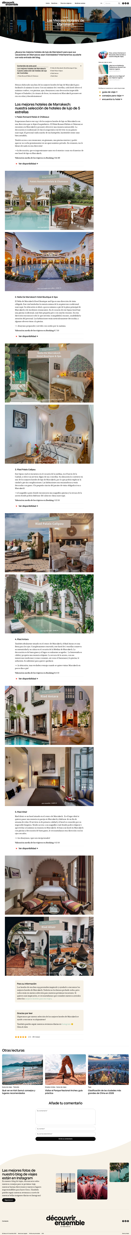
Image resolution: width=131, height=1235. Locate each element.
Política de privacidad (34, 1233)
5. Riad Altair (54, 76)
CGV (43, 1233)
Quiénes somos (80, 3)
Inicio (48, 3)
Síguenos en (9, 1200)
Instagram (128, 3)
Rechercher (119, 3)
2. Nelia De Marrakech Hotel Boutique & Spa (63, 68)
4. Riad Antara (54, 73)
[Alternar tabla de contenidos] (59, 66)
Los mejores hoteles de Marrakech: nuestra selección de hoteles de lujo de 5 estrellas (32, 70)
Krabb (127, 1233)
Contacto (5, 1221)
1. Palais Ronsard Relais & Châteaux (27, 76)
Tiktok (125, 3)
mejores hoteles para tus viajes (38, 999)
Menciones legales (22, 1233)
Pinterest (123, 3)
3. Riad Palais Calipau (56, 71)
